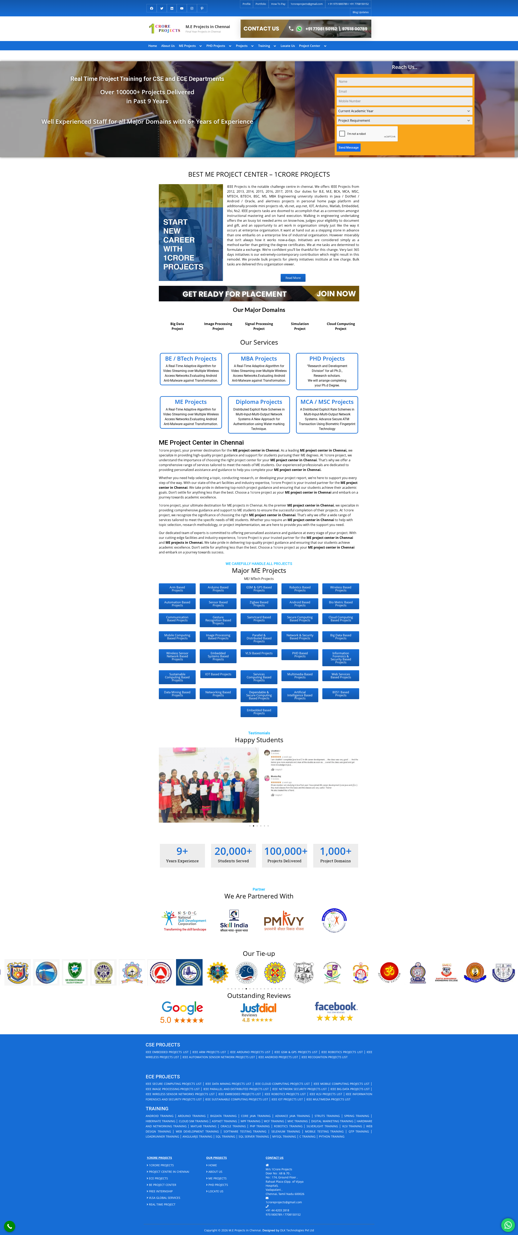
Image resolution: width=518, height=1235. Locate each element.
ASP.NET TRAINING (224, 1121)
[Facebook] (151, 8)
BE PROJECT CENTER (162, 1185)
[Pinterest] (202, 8)
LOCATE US (215, 1191)
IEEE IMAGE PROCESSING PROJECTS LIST (173, 1089)
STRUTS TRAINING (327, 1116)
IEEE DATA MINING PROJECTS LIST (228, 1084)
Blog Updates (361, 12)
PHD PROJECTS (218, 1185)
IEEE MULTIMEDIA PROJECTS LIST (328, 1099)
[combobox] (404, 111)
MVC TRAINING (298, 1121)
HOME (212, 1165)
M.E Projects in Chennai (208, 26)
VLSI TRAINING (352, 1126)
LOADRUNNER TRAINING (162, 1136)
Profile (247, 4)
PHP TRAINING (260, 1126)
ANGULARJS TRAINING (197, 1136)
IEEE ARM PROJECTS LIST (209, 1052)
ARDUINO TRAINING (192, 1116)
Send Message (349, 147)
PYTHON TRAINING (331, 1136)
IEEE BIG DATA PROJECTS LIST (350, 1089)
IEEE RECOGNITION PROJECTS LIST (324, 1057)
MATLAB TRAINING (203, 1126)
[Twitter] (161, 8)
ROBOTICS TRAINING (288, 1126)
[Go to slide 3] (257, 825)
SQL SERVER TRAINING (254, 1136)
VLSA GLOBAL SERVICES (164, 1198)
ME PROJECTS (217, 1178)
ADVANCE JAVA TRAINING (292, 1116)
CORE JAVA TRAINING (256, 1116)
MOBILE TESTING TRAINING (324, 1131)
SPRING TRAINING (356, 1116)
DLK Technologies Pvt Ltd (297, 1230)
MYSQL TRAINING (284, 1136)
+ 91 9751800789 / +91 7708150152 (348, 4)
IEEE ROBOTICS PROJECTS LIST (342, 1052)
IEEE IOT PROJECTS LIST (287, 1099)
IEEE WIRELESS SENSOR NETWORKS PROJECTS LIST (180, 1094)
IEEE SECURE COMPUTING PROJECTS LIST (174, 1084)
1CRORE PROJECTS (161, 1165)
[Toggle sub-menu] (201, 45)
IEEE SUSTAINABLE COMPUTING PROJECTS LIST (236, 1099)
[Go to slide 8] (253, 988)
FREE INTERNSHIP (160, 1191)
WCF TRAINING (274, 1121)
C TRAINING (307, 1136)
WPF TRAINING (250, 1121)
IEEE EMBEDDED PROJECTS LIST (167, 1052)
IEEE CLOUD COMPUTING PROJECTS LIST (282, 1084)
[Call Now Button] (9, 1226)
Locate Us (288, 46)
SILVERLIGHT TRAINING (322, 1126)
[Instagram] (191, 8)
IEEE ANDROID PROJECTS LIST (278, 1057)
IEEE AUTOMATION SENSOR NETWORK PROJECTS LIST (219, 1057)
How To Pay (278, 4)
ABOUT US (215, 1172)
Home (152, 46)
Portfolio (261, 4)
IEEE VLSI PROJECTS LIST (326, 1094)
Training (264, 46)
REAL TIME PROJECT (161, 1204)
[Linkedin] (171, 8)
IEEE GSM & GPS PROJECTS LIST (295, 1052)
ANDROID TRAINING (159, 1116)
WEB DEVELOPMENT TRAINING (197, 1131)
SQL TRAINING (225, 1136)
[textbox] (401, 111)
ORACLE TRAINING (233, 1126)
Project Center (309, 46)
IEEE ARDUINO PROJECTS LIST (250, 1052)
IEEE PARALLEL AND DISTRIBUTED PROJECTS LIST (236, 1089)
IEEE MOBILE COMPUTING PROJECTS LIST (341, 1084)
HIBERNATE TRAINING (160, 1121)
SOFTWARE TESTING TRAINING (245, 1131)
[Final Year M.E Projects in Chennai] (306, 29)
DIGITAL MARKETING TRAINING (332, 1121)
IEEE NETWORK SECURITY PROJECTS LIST (299, 1089)
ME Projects (187, 46)
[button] (163, 784)
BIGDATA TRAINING (223, 1116)
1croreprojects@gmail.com (307, 4)
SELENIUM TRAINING (285, 1131)
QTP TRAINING (359, 1131)
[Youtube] (181, 8)
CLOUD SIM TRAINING (193, 1121)
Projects (241, 46)
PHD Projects (215, 46)
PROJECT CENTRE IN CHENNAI (168, 1172)
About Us (168, 46)
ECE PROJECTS (158, 1178)
